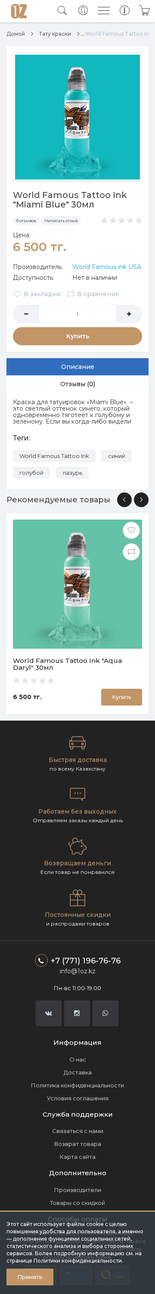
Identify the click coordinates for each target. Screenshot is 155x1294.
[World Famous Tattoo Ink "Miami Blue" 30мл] (77, 117)
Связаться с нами (77, 1130)
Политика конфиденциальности (77, 1085)
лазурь (72, 472)
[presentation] (124, 499)
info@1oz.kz (78, 971)
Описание (77, 367)
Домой (15, 34)
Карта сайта (78, 1156)
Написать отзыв (61, 220)
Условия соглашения (77, 1098)
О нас (77, 1059)
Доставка (78, 1072)
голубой (31, 472)
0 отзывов (26, 220)
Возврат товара (77, 1143)
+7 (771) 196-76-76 (86, 961)
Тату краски (55, 34)
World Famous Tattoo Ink (54, 455)
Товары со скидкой (77, 1202)
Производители (77, 1189)
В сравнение (98, 294)
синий (116, 455)
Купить (77, 336)
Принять (30, 1276)
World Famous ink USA (106, 267)
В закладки (42, 294)
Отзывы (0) (77, 384)
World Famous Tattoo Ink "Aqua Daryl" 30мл (67, 664)
